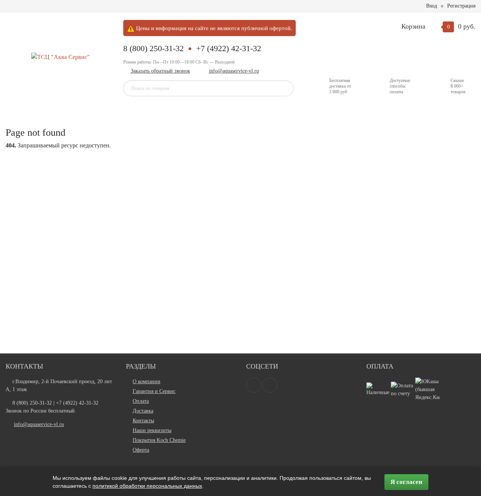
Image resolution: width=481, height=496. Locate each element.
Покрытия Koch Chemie (159, 440)
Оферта (141, 450)
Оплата (141, 401)
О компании (146, 381)
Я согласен (406, 481)
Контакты (143, 420)
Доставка (143, 411)
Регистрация (461, 6)
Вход (431, 6)
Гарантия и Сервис (154, 391)
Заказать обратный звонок (160, 71)
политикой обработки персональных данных (147, 486)
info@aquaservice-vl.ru (234, 71)
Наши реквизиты (152, 430)
